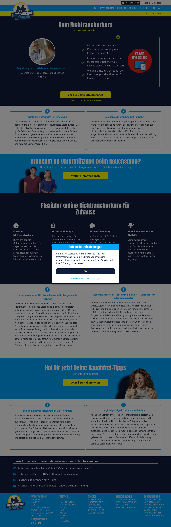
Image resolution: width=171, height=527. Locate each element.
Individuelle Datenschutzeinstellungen (85, 278)
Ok (85, 271)
